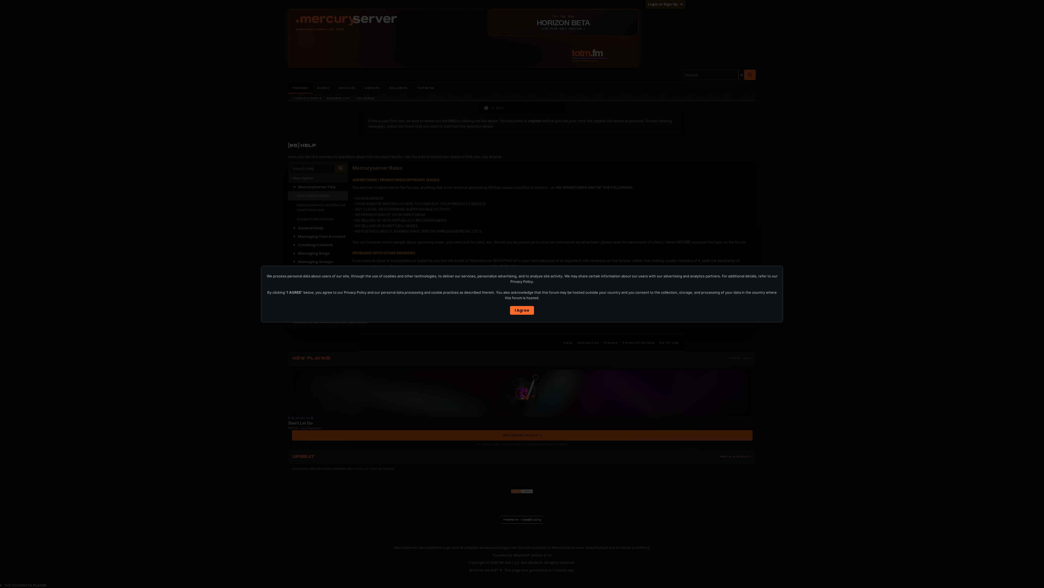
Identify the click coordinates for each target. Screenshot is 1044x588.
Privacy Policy (521, 281)
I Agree (522, 310)
